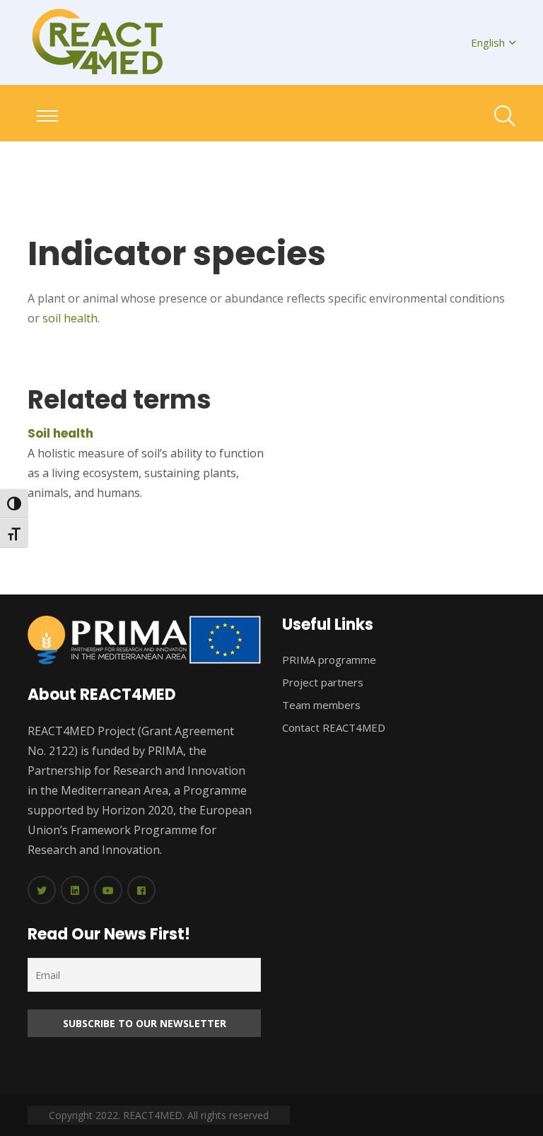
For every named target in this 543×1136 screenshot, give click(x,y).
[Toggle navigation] (47, 116)
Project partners (322, 682)
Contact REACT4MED (333, 727)
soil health (70, 318)
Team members (321, 705)
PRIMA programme (329, 659)
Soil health (60, 433)
